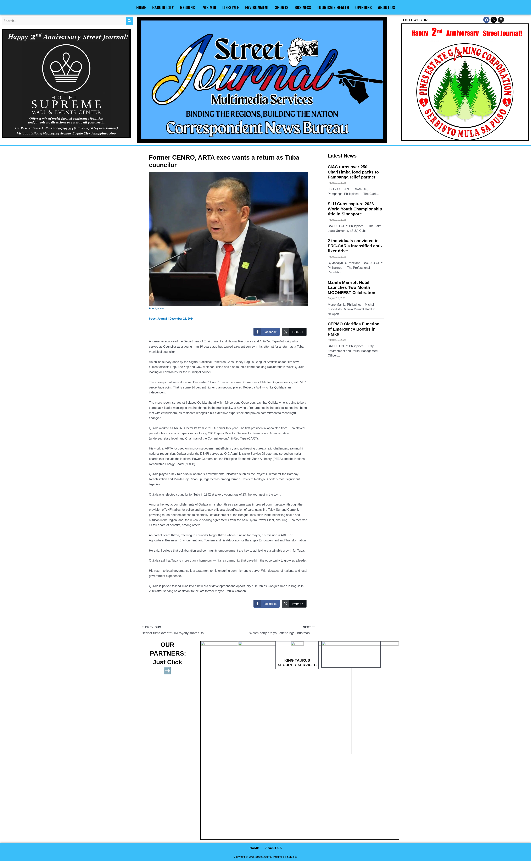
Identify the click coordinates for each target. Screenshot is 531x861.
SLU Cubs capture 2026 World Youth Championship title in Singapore (355, 209)
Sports (281, 7)
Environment (257, 7)
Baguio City (163, 7)
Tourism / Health (333, 7)
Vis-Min (209, 7)
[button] (188, 7)
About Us (386, 7)
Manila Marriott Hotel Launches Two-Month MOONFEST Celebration (351, 287)
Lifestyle (230, 7)
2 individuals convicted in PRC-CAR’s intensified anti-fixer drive (355, 245)
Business (303, 7)
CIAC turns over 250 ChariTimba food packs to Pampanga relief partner (353, 172)
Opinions (363, 7)
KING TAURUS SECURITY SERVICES (297, 662)
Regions (187, 7)
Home (141, 7)
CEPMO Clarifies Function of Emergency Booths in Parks (353, 329)
